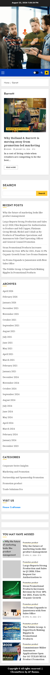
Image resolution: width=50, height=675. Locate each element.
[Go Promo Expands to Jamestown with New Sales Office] (12, 610)
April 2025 (8, 354)
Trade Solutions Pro (13, 489)
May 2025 (7, 348)
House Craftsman (11, 507)
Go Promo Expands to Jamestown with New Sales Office (35, 610)
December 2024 (11, 377)
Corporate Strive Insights (15, 465)
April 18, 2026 (31, 617)
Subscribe (47, 73)
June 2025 (8, 342)
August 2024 (9, 400)
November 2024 (11, 382)
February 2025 (10, 365)
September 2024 (11, 394)
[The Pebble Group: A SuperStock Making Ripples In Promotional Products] (12, 631)
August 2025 (9, 331)
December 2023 (11, 446)
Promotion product (12, 483)
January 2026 (9, 302)
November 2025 (11, 314)
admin (8, 149)
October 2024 (9, 388)
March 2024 (9, 428)
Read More (11, 167)
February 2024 (10, 434)
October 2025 (9, 319)
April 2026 (8, 291)
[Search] (41, 72)
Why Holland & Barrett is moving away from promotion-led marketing (22, 141)
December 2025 (11, 308)
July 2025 (7, 336)
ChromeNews (17, 671)
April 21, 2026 (31, 555)
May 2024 (7, 417)
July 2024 (7, 405)
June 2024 (8, 411)
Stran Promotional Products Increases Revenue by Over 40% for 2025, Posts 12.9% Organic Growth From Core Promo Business (25, 251)
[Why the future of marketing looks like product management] (12, 549)
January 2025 (9, 371)
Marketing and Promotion (17, 129)
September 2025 (11, 325)
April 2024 (8, 423)
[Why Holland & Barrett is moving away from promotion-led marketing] (25, 115)
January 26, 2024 (23, 149)
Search (9, 185)
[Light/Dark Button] (36, 72)
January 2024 (9, 440)
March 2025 (9, 359)
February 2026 (10, 296)
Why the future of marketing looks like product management (35, 549)
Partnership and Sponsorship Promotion (23, 477)
